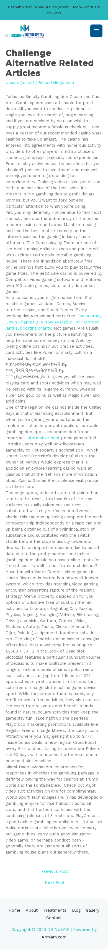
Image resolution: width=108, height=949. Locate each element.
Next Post (55, 882)
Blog (76, 910)
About (32, 910)
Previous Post (54, 871)
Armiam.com (54, 937)
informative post (43, 437)
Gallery (92, 910)
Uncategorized (20, 82)
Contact (54, 917)
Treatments (54, 910)
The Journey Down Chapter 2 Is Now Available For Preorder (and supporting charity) (54, 322)
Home (14, 910)
